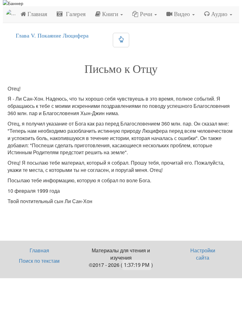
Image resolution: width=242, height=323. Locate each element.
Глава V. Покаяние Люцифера (52, 35)
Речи (146, 14)
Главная (36, 14)
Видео (182, 14)
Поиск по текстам (39, 260)
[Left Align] (121, 40)
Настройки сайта (202, 254)
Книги (110, 14)
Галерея (74, 14)
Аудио (219, 14)
